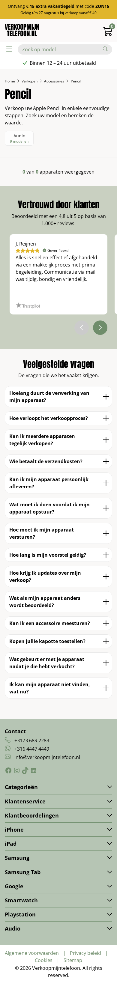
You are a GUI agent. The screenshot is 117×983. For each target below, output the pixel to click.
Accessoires (54, 81)
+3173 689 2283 (31, 740)
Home (10, 81)
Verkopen (30, 81)
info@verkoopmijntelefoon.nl (47, 757)
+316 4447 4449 (31, 749)
